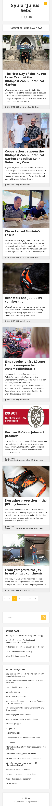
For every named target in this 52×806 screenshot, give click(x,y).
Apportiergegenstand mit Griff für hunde (22, 719)
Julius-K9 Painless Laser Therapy (19, 651)
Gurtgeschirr (11, 728)
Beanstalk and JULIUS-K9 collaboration (23, 299)
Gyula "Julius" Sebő (26, 7)
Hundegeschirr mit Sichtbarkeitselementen (23, 737)
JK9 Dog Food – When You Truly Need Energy (24, 635)
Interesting (22, 107)
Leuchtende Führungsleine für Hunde (21, 753)
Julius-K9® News (32, 107)
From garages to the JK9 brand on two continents (24, 571)
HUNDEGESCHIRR (13, 733)
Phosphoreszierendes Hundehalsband (21, 774)
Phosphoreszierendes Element (18, 769)
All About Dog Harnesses (16, 460)
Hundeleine (10, 742)
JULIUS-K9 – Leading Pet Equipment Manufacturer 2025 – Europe (20, 641)
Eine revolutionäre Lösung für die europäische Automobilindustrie (25, 365)
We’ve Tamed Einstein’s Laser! (22, 233)
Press (41, 460)
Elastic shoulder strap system (18, 687)
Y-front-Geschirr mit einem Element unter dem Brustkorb (25, 681)
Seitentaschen (11, 783)
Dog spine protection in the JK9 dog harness (26, 502)
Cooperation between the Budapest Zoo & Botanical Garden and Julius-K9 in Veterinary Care (24, 156)
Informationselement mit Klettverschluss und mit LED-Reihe (26, 748)
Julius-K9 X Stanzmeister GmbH (18, 656)
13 (30, 598)
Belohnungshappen (13, 724)
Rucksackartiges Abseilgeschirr (18, 779)
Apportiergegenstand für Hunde (18, 714)
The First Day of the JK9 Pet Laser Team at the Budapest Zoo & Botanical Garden (25, 79)
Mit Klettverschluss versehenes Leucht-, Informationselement (22, 764)
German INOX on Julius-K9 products (24, 434)
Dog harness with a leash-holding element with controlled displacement (25, 675)
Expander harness (13, 692)
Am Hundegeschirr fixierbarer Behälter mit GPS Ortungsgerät (25, 709)
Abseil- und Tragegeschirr (16, 696)
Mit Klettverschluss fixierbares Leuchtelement (24, 758)
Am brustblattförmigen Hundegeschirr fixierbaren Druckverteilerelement (26, 702)
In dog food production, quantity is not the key (25, 647)
